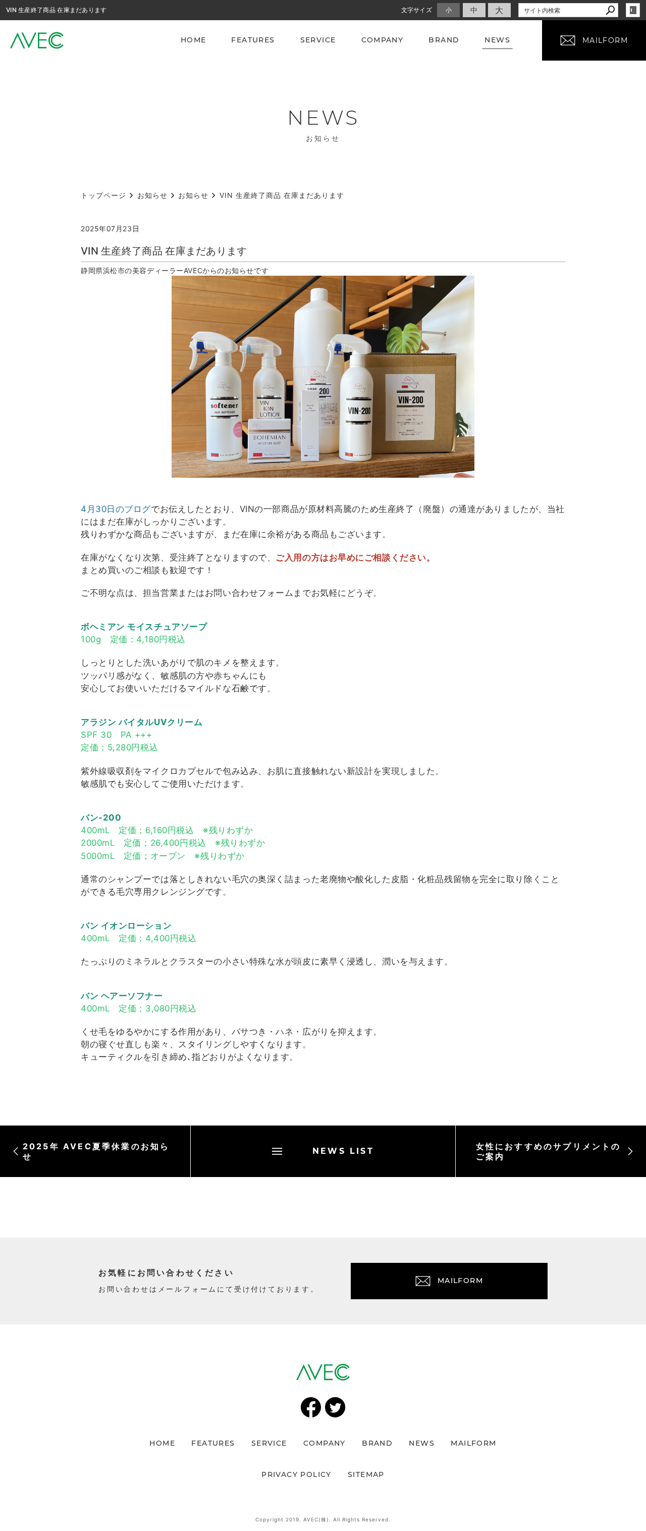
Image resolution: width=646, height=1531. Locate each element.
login (633, 10)
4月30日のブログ (116, 509)
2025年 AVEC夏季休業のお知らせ (96, 1151)
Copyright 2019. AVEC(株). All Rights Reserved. (323, 1519)
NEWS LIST (343, 1151)
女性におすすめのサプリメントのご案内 (548, 1151)
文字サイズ (417, 10)
